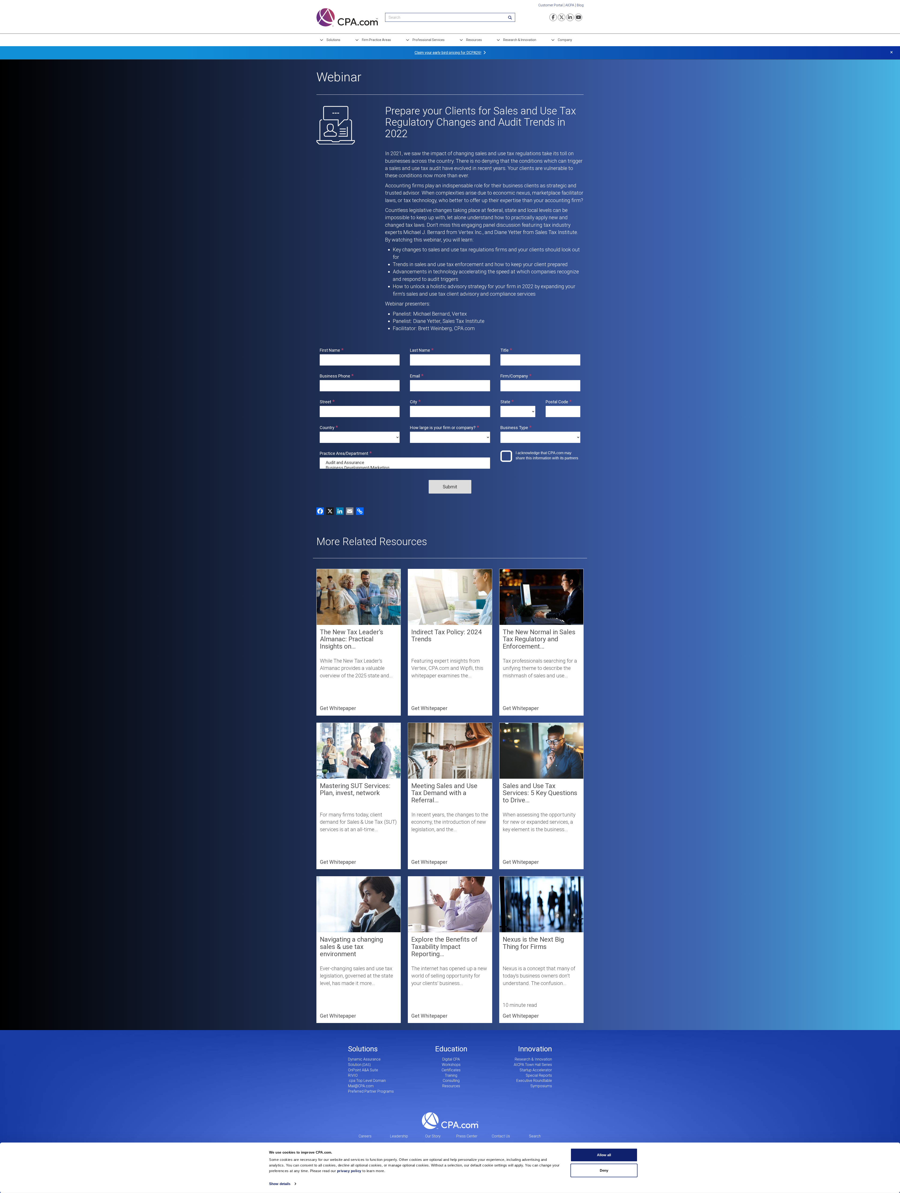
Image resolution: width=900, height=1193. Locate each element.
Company (565, 40)
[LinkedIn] (339, 511)
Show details (279, 1184)
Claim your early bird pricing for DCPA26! (448, 52)
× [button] (891, 52)
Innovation (535, 1048)
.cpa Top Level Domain (367, 1080)
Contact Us (501, 1136)
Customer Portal (550, 5)
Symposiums (541, 1086)
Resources (474, 40)
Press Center (466, 1136)
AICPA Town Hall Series (533, 1064)
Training (451, 1075)
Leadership (399, 1136)
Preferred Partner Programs (371, 1091)
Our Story (433, 1136)
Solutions (333, 40)
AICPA (569, 5)
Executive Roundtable (534, 1080)
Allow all (604, 1155)
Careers (365, 1136)
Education (451, 1048)
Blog (580, 5)
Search (535, 1136)
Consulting (451, 1080)
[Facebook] (320, 511)
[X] (329, 511)
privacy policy (349, 1171)
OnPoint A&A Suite (363, 1070)
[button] (359, 511)
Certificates (451, 1070)
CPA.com (450, 1121)
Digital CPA (451, 1059)
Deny (604, 1170)
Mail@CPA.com (361, 1086)
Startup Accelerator (536, 1070)
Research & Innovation (519, 40)
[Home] (347, 17)
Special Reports (539, 1075)
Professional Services (428, 40)
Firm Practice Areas (376, 40)
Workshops (451, 1064)
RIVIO (353, 1075)
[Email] (348, 511)
